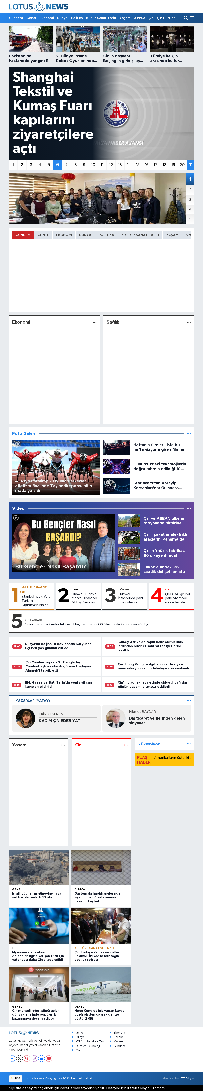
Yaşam (125, 18)
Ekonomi (46, 18)
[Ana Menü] (191, 18)
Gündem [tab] (23, 235)
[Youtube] (49, 1058)
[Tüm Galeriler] (189, 433)
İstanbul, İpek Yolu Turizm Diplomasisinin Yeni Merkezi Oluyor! (36, 601)
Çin (151, 18)
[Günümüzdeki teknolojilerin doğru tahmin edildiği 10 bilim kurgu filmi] (116, 466)
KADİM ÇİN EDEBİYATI (60, 721)
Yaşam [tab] (172, 235)
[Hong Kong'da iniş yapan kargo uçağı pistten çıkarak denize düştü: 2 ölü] (101, 984)
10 (93, 165)
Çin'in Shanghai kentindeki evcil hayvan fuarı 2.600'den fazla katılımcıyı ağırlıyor (88, 624)
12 (111, 165)
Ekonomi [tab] (64, 235)
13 (120, 165)
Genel (31, 18)
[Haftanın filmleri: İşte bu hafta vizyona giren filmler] (116, 447)
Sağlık (113, 322)
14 (129, 165)
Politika (77, 18)
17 (155, 165)
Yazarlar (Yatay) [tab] (33, 700)
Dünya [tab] (85, 235)
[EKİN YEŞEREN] (25, 718)
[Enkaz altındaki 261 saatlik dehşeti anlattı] (129, 569)
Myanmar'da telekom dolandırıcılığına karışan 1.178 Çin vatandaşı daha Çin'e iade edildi (38, 956)
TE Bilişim (187, 1078)
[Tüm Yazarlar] (189, 700)
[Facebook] (12, 1058)
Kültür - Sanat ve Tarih (94, 948)
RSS (17, 1078)
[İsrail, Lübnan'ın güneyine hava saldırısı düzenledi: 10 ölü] (39, 867)
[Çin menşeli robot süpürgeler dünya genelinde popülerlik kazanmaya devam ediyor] (39, 984)
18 (164, 165)
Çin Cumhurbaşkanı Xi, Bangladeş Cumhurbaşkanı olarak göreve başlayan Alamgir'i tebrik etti (58, 666)
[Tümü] (189, 744)
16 (146, 165)
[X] (19, 1058)
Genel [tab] (43, 235)
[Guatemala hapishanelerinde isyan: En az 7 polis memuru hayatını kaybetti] (101, 867)
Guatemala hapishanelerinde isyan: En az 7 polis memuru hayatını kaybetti (97, 897)
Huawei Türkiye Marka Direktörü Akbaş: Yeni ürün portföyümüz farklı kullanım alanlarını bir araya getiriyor (85, 598)
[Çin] (126, 745)
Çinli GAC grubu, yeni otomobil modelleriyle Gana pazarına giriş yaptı (178, 598)
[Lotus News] (38, 6)
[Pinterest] (27, 1058)
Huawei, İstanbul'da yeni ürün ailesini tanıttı (130, 598)
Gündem (16, 18)
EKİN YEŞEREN (51, 714)
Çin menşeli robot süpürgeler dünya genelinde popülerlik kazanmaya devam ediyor (35, 1014)
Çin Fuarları (166, 18)
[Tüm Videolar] (189, 508)
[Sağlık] (189, 322)
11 (102, 165)
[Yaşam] (63, 745)
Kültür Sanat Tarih (101, 18)
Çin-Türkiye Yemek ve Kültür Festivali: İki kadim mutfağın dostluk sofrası (96, 956)
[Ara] (186, 18)
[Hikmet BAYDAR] (116, 718)
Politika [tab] (106, 235)
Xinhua (139, 18)
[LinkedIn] (41, 1058)
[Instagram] (34, 1058)
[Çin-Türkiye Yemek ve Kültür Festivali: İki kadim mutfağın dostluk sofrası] (101, 926)
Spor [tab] (190, 235)
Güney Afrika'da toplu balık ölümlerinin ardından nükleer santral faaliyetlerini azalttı (150, 646)
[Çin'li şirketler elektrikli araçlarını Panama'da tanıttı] (129, 537)
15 (138, 165)
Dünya (62, 18)
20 (182, 165)
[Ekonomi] (95, 322)
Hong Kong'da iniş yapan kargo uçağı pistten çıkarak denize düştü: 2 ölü (99, 1014)
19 (173, 165)
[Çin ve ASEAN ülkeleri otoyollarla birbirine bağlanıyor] (129, 520)
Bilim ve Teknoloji (88, 1046)
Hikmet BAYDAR (142, 711)
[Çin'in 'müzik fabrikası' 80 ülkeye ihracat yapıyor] (129, 553)
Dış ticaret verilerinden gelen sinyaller (157, 720)
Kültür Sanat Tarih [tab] (140, 235)
